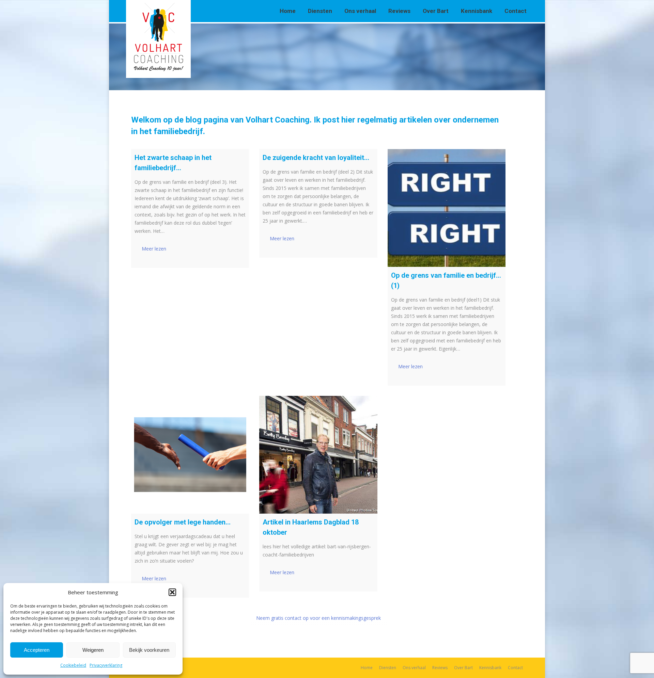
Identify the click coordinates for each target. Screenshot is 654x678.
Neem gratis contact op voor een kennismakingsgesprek (318, 618)
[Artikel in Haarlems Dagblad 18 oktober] (318, 455)
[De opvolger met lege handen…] (190, 455)
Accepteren (36, 650)
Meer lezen (154, 248)
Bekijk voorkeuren (149, 650)
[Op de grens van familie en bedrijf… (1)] (446, 208)
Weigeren (93, 650)
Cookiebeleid (73, 665)
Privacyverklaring (106, 665)
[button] (172, 592)
